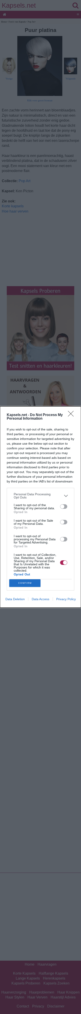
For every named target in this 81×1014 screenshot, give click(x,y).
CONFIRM (25, 583)
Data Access (40, 599)
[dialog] (40, 507)
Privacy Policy (66, 599)
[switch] (63, 506)
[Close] (72, 415)
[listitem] (40, 496)
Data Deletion (15, 599)
